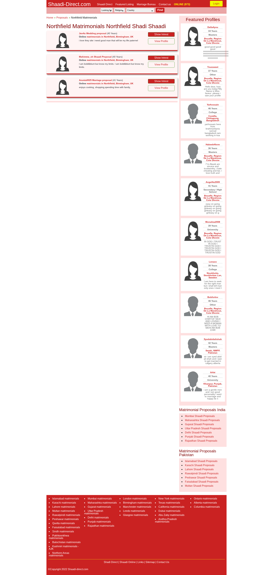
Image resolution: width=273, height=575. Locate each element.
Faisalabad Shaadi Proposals (201, 481)
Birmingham (122, 36)
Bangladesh (212, 120)
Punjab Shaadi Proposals (199, 436)
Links (141, 562)
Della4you (212, 27)
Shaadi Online (128, 562)
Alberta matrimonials (205, 502)
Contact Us (163, 562)
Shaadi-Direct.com (69, 4)
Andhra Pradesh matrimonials (166, 520)
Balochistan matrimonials (66, 542)
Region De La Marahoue (212, 39)
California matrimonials (171, 506)
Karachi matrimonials (64, 502)
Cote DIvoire (212, 43)
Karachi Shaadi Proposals (199, 465)
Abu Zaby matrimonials (171, 515)
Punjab (217, 383)
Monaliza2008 (212, 222)
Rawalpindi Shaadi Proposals (201, 473)
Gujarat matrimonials (99, 506)
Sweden (213, 277)
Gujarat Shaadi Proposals (199, 424)
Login (216, 3)
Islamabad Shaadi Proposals (201, 461)
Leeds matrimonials (134, 511)
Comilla (212, 116)
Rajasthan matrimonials (101, 525)
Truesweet (212, 67)
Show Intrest (161, 34)
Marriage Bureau (146, 4)
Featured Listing (124, 4)
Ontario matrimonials (205, 498)
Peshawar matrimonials (65, 519)
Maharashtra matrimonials (102, 502)
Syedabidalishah (213, 339)
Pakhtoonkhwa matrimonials (59, 536)
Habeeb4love (213, 144)
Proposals (62, 17)
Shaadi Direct (104, 4)
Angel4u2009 (213, 182)
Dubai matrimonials (169, 511)
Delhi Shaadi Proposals (198, 432)
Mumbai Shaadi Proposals (200, 416)
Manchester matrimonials (137, 506)
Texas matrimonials (169, 502)
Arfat (212, 372)
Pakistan (212, 353)
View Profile (161, 41)
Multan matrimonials (63, 511)
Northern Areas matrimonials (59, 554)
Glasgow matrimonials (135, 515)
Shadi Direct (111, 562)
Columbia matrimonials (207, 506)
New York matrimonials (171, 498)
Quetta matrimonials (63, 523)
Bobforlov (212, 297)
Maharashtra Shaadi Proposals (202, 420)
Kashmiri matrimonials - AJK (64, 547)
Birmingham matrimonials (137, 502)
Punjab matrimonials (99, 521)
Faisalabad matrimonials (66, 527)
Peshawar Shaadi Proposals (201, 477)
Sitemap (150, 562)
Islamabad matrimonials (65, 498)
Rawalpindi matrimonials (66, 515)
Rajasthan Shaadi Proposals (201, 440)
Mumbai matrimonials (100, 498)
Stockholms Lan (212, 275)
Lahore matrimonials (63, 506)
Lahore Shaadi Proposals (199, 469)
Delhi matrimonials (98, 517)
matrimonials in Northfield (101, 36)
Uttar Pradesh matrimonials (93, 512)
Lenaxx (213, 261)
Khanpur (208, 383)
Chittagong (212, 118)
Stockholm (212, 273)
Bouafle (208, 38)
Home (49, 17)
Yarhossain (213, 104)
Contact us (165, 4)
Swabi (209, 350)
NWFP (216, 350)
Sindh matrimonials (63, 531)
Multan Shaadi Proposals (199, 485)
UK (131, 36)
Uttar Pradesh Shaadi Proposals (203, 428)
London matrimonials (135, 498)
